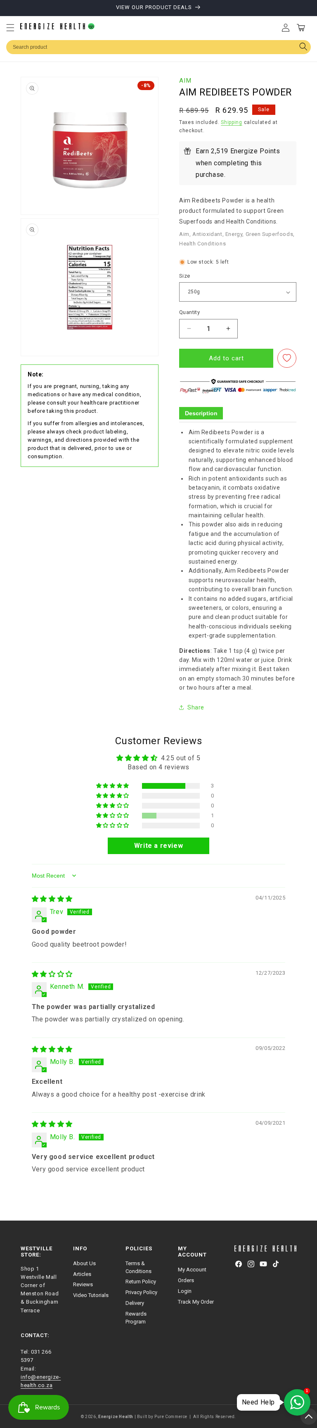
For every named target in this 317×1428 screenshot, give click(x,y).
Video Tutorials (91, 1295)
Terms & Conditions (138, 1267)
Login (185, 1291)
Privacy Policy (141, 1292)
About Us (84, 1263)
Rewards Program (136, 1318)
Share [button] (195, 707)
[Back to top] (308, 1416)
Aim (185, 80)
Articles (82, 1274)
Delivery (134, 1303)
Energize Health (115, 1416)
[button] (10, 28)
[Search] (303, 47)
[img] (52, 899)
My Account (192, 1269)
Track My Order (196, 1302)
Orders (186, 1280)
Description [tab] (201, 413)
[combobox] (158, 47)
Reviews (83, 1284)
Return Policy (140, 1281)
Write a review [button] (158, 846)
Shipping (231, 122)
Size (184, 276)
